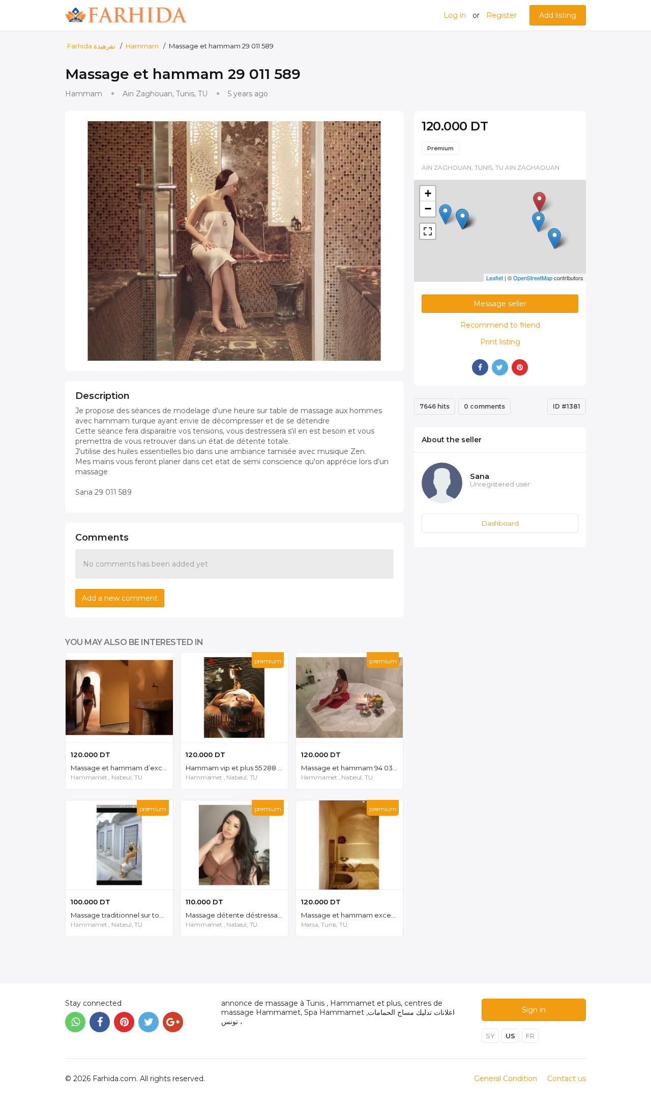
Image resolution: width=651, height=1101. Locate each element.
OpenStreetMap (532, 278)
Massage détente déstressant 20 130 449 (237, 915)
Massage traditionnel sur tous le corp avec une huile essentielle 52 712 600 (122, 915)
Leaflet (494, 278)
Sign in (534, 1009)
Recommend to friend (500, 325)
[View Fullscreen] (427, 231)
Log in (454, 15)
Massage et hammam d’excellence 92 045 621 (122, 768)
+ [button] (428, 193)
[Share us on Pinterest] (124, 1022)
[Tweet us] (148, 1022)
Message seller (500, 303)
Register (501, 15)
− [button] (428, 208)
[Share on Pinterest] (520, 367)
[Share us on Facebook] (100, 1022)
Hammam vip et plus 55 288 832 (237, 768)
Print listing (500, 341)
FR (530, 1036)
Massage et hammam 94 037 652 (352, 768)
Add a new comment (120, 598)
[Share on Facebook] (480, 367)
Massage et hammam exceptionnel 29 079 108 (352, 915)
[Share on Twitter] (500, 367)
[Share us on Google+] (173, 1022)
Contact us (566, 1078)
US (510, 1036)
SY (490, 1036)
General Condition (505, 1078)
